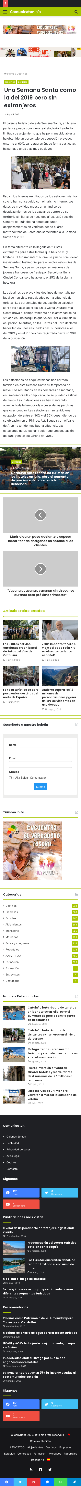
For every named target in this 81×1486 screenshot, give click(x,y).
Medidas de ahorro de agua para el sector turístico (40, 1333)
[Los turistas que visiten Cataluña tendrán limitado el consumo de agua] (14, 1265)
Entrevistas (13, 974)
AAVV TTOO (13, 955)
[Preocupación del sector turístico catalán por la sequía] (14, 1248)
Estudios (22, 81)
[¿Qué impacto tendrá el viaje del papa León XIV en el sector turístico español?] (60, 630)
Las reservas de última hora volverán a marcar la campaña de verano (52, 1095)
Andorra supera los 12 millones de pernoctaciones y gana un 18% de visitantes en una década (59, 697)
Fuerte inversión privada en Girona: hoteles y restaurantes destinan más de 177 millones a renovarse (50, 1074)
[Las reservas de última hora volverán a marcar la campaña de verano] (14, 1096)
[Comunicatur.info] (25, 11)
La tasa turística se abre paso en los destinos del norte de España (21, 693)
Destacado (12, 980)
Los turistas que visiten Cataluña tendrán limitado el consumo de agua (51, 1264)
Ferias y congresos (17, 943)
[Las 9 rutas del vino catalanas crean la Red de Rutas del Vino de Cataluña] (21, 630)
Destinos (22, 73)
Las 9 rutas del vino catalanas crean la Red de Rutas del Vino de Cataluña (20, 649)
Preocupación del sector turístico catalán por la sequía (52, 1245)
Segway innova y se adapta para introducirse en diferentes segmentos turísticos (38, 1291)
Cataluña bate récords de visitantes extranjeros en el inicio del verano (51, 1034)
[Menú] (5, 13)
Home (10, 73)
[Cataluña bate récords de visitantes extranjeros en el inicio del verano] (14, 1035)
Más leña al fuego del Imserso (24, 1279)
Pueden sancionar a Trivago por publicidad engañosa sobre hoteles (34, 1360)
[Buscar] (76, 13)
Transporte (12, 930)
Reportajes (12, 949)
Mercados (12, 937)
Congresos (24, 1453)
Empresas (12, 912)
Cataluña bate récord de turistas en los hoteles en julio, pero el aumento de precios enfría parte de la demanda (40, 478)
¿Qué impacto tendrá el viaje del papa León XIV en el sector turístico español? (59, 649)
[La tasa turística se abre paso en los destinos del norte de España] (21, 676)
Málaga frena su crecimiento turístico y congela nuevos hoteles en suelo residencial (53, 1053)
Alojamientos (14, 924)
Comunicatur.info (40, 1441)
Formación (12, 962)
